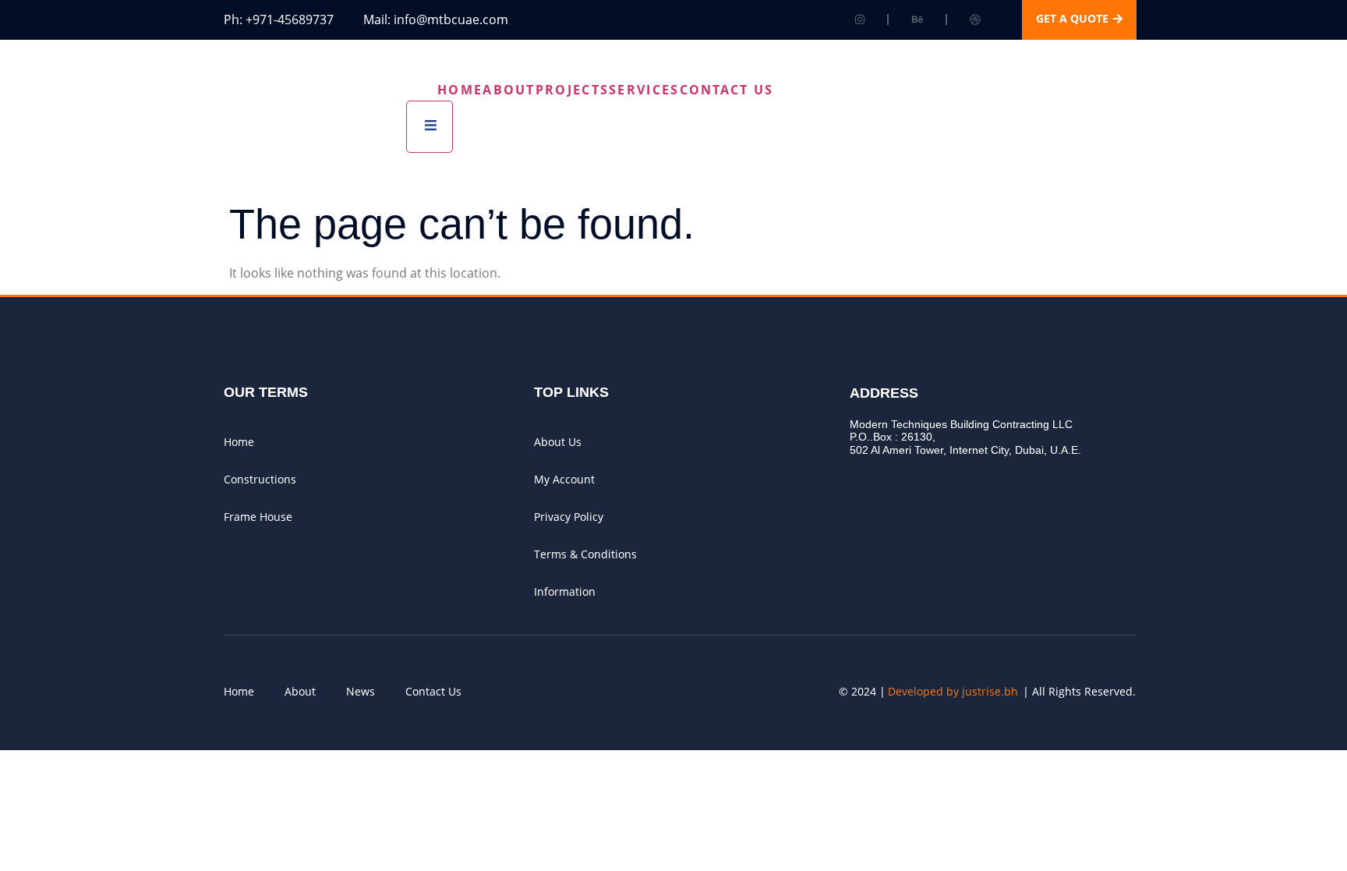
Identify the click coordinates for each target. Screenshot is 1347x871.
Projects (572, 89)
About (509, 89)
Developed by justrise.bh (953, 691)
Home (460, 89)
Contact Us (727, 89)
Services (644, 89)
